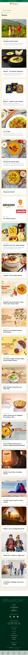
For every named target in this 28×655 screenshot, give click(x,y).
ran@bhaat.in (14, 610)
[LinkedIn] (17, 616)
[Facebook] (14, 616)
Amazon (14, 644)
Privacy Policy (14, 635)
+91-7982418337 (14, 607)
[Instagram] (10, 616)
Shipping (14, 637)
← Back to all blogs (6, 10)
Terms (14, 633)
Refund (14, 639)
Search (14, 628)
